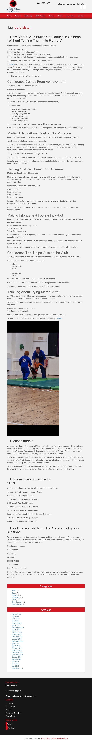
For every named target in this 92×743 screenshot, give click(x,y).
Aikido (14, 590)
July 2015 (15, 661)
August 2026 (16, 614)
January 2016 (17, 650)
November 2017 (17, 636)
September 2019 (18, 627)
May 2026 (15, 621)
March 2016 (16, 645)
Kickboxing (28, 16)
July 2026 (15, 616)
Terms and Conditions (13, 713)
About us (61, 4)
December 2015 (17, 652)
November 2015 (17, 654)
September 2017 (18, 641)
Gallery (60, 16)
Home (9, 16)
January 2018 (17, 634)
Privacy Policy (10, 716)
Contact (81, 16)
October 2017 (17, 639)
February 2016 (17, 648)
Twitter (9, 724)
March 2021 (16, 625)
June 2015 (15, 664)
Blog (13, 593)
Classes (51, 16)
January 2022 (17, 623)
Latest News (70, 16)
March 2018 (16, 630)
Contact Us (71, 4)
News (14, 599)
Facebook (11, 728)
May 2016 (15, 643)
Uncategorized (17, 604)
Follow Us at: (81, 4)
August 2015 (16, 659)
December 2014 (17, 668)
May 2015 (15, 666)
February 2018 (17, 632)
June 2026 (15, 618)
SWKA (12, 64)
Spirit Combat (40, 16)
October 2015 (17, 657)
